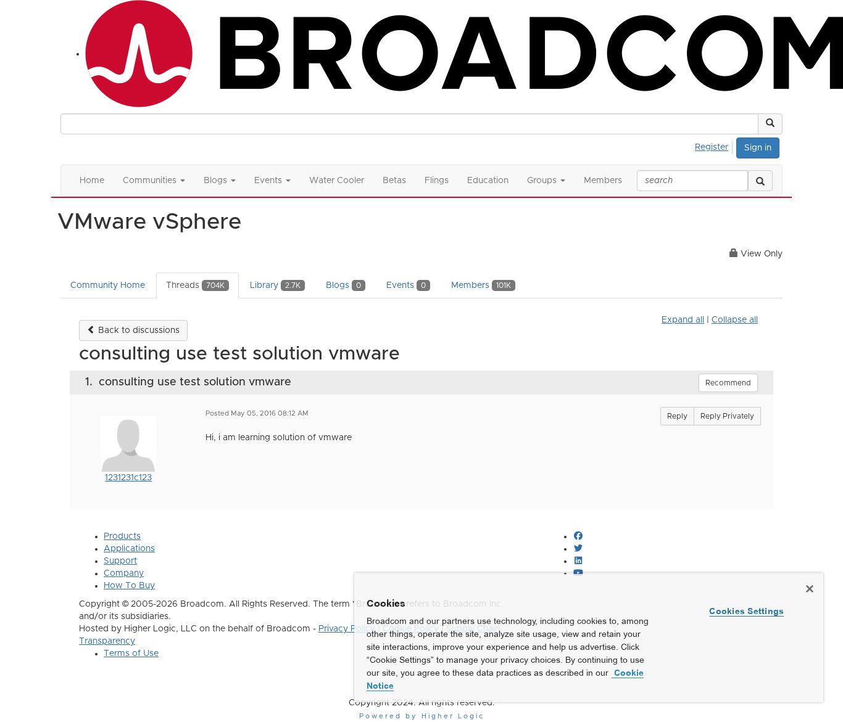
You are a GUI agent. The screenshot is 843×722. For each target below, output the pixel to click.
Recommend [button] (728, 383)
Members (481, 285)
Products (122, 536)
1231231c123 (128, 478)
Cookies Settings (746, 611)
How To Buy (129, 585)
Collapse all (735, 320)
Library (275, 285)
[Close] (809, 589)
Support (120, 561)
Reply (677, 416)
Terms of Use (131, 653)
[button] (770, 123)
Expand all (683, 320)
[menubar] (715, 145)
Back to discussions (138, 330)
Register (711, 147)
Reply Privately (727, 416)
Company (124, 573)
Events (406, 285)
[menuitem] (715, 145)
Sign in (757, 148)
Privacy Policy (346, 629)
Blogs (343, 285)
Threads (195, 285)
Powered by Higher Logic (421, 716)
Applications (129, 548)
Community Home (107, 285)
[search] (760, 180)
